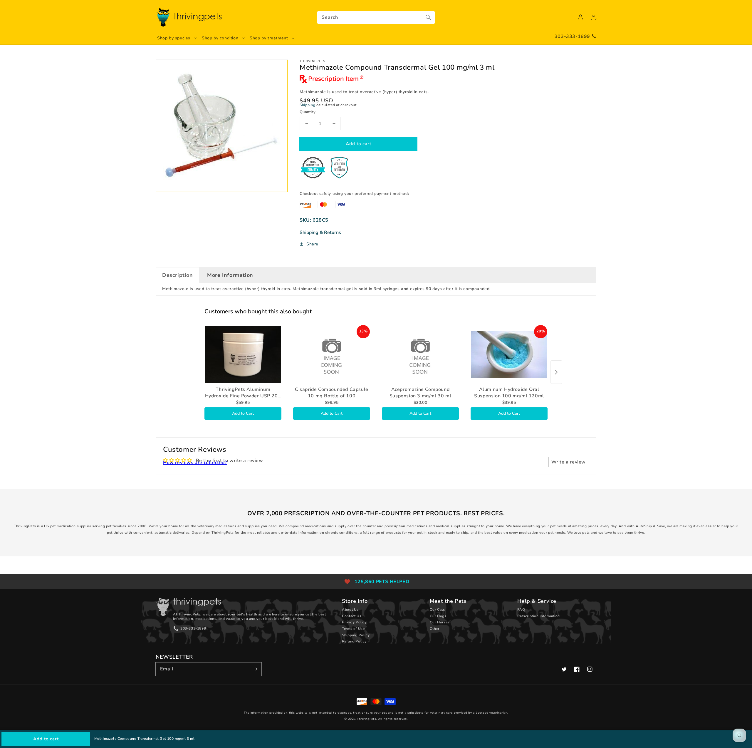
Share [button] (312, 244)
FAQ (521, 609)
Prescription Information (538, 616)
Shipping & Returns (320, 232)
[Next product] (556, 372)
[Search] (428, 17)
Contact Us (351, 616)
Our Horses (439, 622)
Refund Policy (354, 641)
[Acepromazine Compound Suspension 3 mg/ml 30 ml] (420, 354)
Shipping (307, 105)
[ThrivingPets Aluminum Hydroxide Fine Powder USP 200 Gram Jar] (243, 354)
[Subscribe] (255, 668)
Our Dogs (438, 616)
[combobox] (376, 17)
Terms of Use (353, 628)
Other (434, 628)
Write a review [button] (568, 462)
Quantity (307, 112)
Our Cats (437, 609)
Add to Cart (243, 413)
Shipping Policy (356, 635)
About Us (350, 609)
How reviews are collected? (195, 462)
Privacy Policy (354, 622)
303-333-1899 (572, 36)
